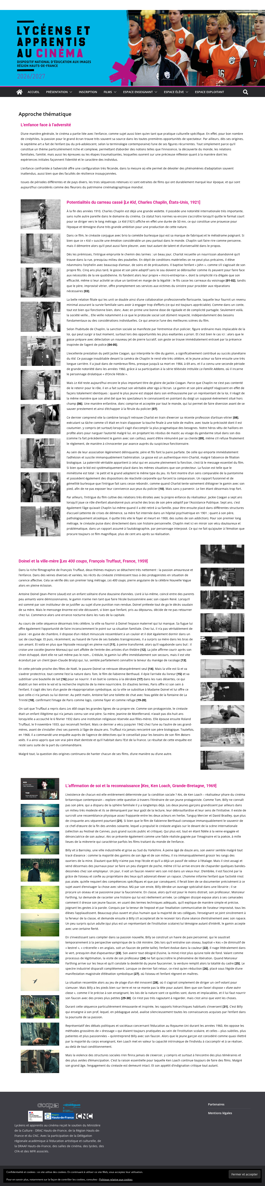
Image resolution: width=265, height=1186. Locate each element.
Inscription (88, 92)
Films (108, 92)
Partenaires (216, 1104)
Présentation (57, 92)
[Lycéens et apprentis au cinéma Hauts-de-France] (19, 92)
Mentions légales (220, 1113)
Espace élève (174, 92)
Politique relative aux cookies (115, 1179)
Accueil (34, 92)
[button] (70, 92)
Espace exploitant (209, 92)
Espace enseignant (138, 92)
